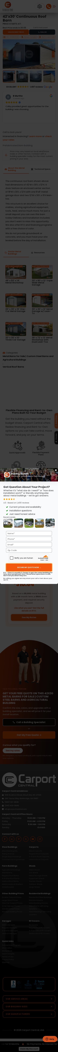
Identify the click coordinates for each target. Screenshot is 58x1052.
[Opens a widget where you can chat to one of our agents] (49, 1039)
